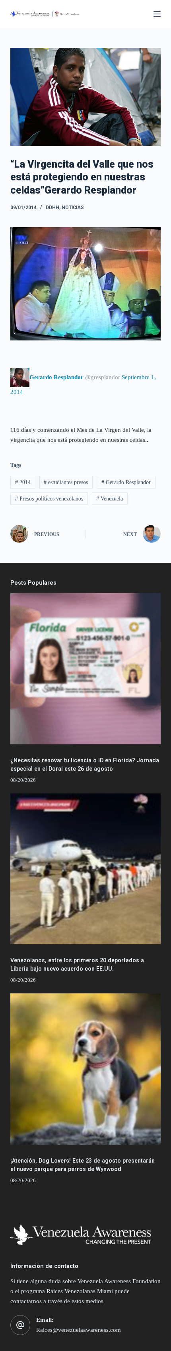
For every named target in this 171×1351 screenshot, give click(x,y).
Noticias (73, 207)
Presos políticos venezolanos (49, 499)
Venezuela (109, 499)
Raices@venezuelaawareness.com (78, 1330)
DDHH (52, 207)
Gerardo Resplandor (126, 482)
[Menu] (157, 14)
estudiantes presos (66, 482)
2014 (23, 482)
